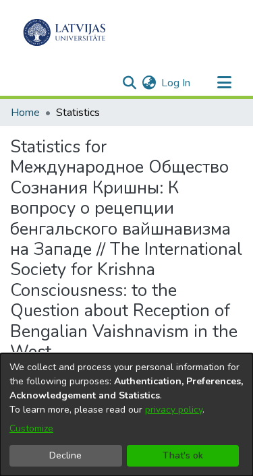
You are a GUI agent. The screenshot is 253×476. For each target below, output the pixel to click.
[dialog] (126, 414)
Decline (65, 455)
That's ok (183, 455)
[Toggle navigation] (224, 83)
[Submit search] (129, 83)
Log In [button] (176, 83)
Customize (31, 428)
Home (25, 112)
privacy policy (173, 409)
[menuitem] (148, 83)
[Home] (64, 32)
